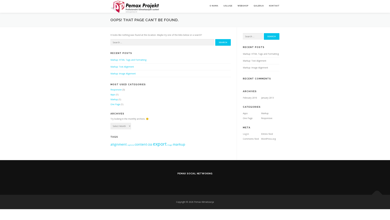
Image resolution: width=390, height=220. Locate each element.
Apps (112, 94)
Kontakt (274, 6)
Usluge (227, 6)
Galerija (259, 6)
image (169, 145)
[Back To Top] (377, 194)
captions (130, 145)
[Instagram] (195, 180)
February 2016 (250, 97)
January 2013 (267, 97)
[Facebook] (203, 180)
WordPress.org (268, 138)
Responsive (116, 89)
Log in (246, 133)
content (141, 144)
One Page (115, 104)
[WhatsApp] (186, 180)
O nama (214, 6)
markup (179, 144)
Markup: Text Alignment (122, 66)
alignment (118, 144)
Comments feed (251, 138)
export (160, 144)
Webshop (243, 6)
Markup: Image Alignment (123, 73)
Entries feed (267, 133)
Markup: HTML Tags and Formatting (128, 59)
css (150, 144)
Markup (114, 99)
